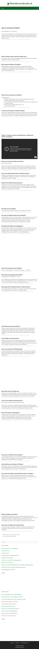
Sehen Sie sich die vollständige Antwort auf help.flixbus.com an (23, 116)
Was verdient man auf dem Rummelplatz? (9, 613)
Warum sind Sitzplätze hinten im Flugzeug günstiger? (12, 594)
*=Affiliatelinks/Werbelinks (19, 645)
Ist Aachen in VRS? (5, 553)
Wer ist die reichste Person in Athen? (9, 615)
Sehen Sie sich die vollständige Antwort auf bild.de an (22, 356)
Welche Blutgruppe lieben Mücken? (8, 569)
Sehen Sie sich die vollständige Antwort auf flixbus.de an (22, 39)
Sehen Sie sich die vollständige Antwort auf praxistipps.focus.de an (24, 470)
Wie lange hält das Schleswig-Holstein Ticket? (10, 555)
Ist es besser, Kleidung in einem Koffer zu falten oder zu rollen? (14, 599)
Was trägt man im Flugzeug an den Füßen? (10, 601)
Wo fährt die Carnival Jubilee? (7, 562)
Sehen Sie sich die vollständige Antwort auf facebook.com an (23, 271)
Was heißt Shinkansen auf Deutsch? (8, 606)
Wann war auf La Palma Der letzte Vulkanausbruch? (11, 560)
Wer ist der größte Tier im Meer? (9, 536)
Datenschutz (18, 642)
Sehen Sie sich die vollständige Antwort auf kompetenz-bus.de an (23, 291)
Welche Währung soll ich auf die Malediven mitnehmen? (12, 596)
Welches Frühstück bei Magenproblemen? (9, 611)
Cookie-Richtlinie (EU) (24, 642)
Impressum (12, 642)
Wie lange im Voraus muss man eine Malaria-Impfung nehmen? (13, 567)
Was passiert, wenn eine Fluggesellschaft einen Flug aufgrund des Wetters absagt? (17, 564)
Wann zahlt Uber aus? (6, 550)
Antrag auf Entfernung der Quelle (7, 39)
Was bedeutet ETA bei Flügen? (7, 557)
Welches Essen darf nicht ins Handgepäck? (10, 548)
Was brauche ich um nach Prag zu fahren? (11, 534)
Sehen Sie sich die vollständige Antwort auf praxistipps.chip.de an (23, 397)
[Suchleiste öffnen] (37, 8)
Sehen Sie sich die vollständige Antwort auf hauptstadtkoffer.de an (23, 283)
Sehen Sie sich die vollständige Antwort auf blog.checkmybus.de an (24, 409)
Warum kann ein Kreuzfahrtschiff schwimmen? (10, 608)
